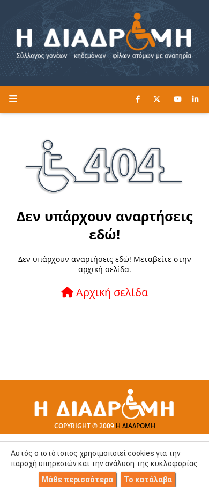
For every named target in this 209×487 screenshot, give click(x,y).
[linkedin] (195, 99)
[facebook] (138, 99)
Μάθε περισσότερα (77, 479)
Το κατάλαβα (148, 479)
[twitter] (157, 99)
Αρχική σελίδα (110, 292)
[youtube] (177, 99)
